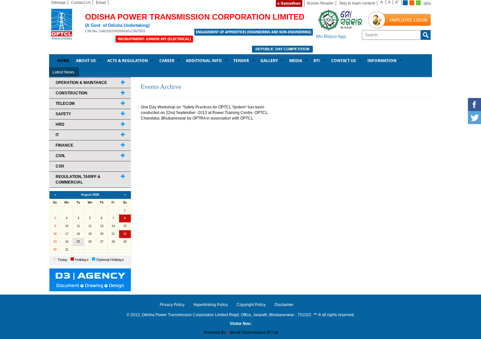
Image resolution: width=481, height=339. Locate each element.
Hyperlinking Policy (210, 304)
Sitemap (58, 2)
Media (295, 60)
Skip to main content (357, 3)
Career (166, 60)
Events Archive (161, 86)
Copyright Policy (251, 304)
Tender (241, 60)
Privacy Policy (172, 304)
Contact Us (81, 2)
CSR (60, 166)
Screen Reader (320, 3)
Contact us (343, 60)
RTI (316, 60)
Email (101, 2)
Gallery (269, 60)
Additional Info (204, 60)
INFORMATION (382, 60)
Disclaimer (284, 304)
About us (86, 60)
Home (63, 60)
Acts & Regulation (127, 60)
